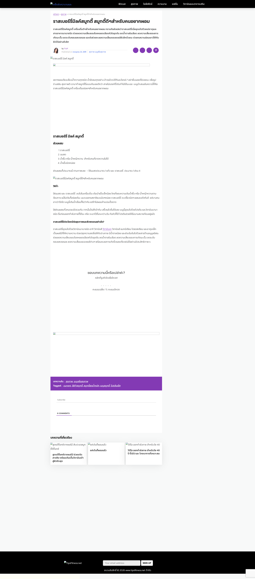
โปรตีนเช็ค (115, 385)
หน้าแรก (56, 14)
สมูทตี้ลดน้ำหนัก (91, 385)
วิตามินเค (107, 229)
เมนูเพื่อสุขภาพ (100, 51)
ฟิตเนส (122, 4)
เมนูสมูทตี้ (105, 385)
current (67, 385)
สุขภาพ (134, 4)
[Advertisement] (106, 112)
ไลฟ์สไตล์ (147, 4)
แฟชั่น (175, 4)
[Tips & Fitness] (62, 4)
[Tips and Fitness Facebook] (173, 563)
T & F (66, 48)
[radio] (102, 283)
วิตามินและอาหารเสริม (194, 4)
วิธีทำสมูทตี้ (77, 385)
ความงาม (162, 4)
